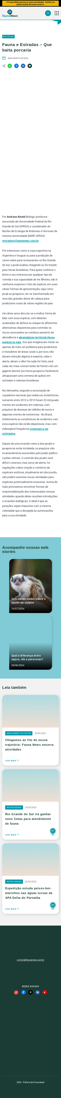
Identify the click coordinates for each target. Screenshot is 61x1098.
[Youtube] (44, 992)
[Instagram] (16, 992)
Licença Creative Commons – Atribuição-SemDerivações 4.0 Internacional (30, 1063)
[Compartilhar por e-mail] (30, 66)
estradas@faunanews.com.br (20, 240)
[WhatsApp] (10, 66)
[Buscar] (48, 13)
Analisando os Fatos (19, 733)
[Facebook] (16, 66)
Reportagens (14, 807)
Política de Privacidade (33, 1082)
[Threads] (30, 992)
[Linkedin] (23, 66)
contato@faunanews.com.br (30, 960)
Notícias (8, 36)
